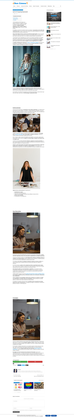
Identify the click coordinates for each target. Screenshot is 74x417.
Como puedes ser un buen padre (55, 41)
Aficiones (18, 6)
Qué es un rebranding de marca (39, 376)
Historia (30, 6)
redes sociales (16, 363)
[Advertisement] (36, 21)
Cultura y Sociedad (36, 6)
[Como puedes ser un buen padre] (48, 42)
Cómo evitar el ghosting (17, 376)
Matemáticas (50, 6)
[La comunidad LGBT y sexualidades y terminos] (18, 385)
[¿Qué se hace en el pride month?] (28, 385)
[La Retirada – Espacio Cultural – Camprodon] (54, 16)
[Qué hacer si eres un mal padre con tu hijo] (48, 35)
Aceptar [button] (48, 415)
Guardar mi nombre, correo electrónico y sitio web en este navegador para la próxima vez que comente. (27, 410)
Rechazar (54, 415)
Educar (14, 6)
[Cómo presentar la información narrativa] (48, 46)
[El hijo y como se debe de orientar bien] (48, 39)
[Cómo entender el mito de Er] (48, 31)
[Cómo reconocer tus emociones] (39, 385)
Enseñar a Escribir (44, 6)
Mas (53, 6)
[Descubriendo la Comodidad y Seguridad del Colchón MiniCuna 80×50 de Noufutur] (48, 23)
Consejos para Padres (24, 6)
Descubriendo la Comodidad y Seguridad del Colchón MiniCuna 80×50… (55, 23)
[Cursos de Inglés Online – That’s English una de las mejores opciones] (48, 27)
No (35, 361)
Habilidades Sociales (37, 382)
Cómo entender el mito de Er (55, 30)
